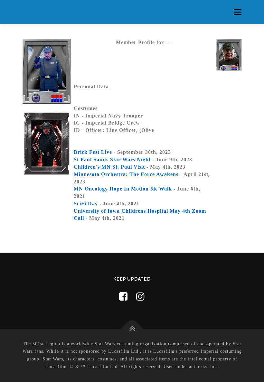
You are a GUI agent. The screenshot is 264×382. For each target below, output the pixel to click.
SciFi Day (86, 203)
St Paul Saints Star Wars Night (112, 159)
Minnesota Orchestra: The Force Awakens (126, 174)
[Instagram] (140, 296)
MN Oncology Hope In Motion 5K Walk (123, 188)
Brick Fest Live (93, 152)
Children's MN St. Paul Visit (109, 167)
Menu (237, 12)
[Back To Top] (132, 328)
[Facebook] (123, 296)
